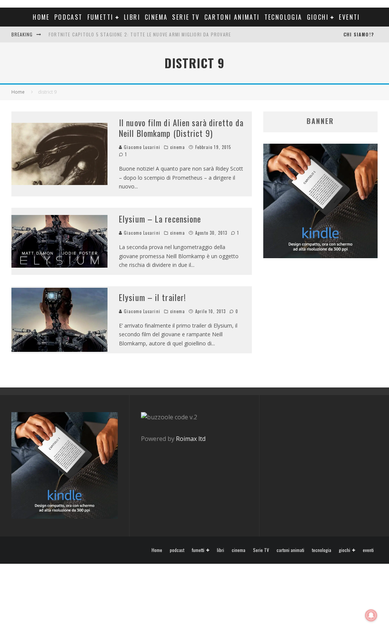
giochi (318, 17)
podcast (68, 17)
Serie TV (185, 17)
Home (41, 17)
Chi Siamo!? (358, 34)
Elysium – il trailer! (152, 297)
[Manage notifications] (371, 615)
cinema (156, 17)
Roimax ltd (191, 438)
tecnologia (283, 17)
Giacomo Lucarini (141, 147)
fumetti (100, 17)
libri (132, 17)
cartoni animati (232, 17)
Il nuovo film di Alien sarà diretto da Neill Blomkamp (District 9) (181, 128)
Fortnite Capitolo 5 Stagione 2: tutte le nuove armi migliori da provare (140, 34)
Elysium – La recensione (160, 219)
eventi (349, 17)
